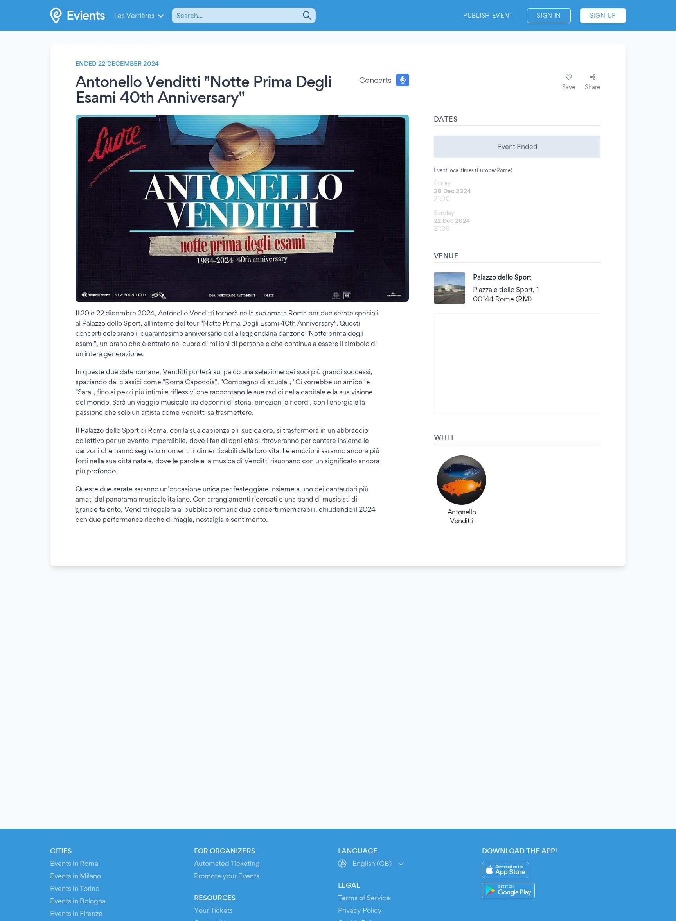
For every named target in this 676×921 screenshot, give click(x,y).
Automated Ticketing (227, 863)
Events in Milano (75, 876)
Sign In (549, 15)
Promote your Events (226, 876)
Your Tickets (213, 910)
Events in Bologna (78, 901)
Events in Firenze (76, 913)
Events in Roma (74, 863)
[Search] (306, 15)
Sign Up (603, 15)
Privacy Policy (360, 910)
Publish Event (488, 15)
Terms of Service (364, 898)
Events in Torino (74, 888)
